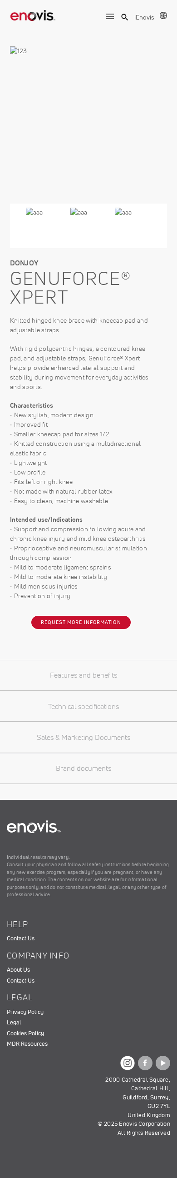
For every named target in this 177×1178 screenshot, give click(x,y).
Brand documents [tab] (83, 768)
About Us (18, 969)
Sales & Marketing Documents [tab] (83, 737)
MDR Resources (27, 1044)
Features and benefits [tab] (83, 674)
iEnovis (144, 17)
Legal (14, 1022)
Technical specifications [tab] (83, 706)
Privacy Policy (25, 1012)
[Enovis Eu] (33, 13)
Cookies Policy (25, 1033)
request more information (81, 622)
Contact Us (20, 938)
